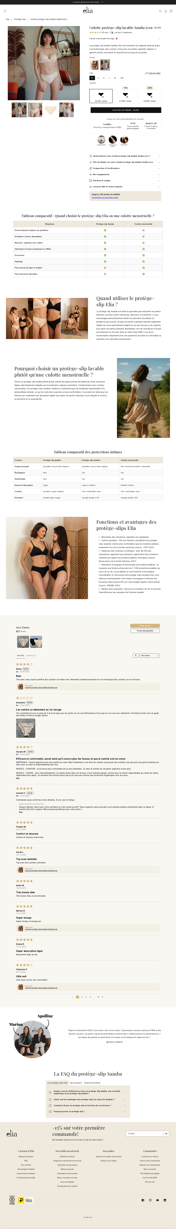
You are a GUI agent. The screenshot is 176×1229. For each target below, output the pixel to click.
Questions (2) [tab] (31, 655)
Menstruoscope (67, 1169)
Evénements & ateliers (26, 1173)
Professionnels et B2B (26, 1178)
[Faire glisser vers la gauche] (8, 110)
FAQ (26, 1161)
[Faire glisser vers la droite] (77, 110)
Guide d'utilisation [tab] (92, 1083)
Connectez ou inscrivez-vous (105, 198)
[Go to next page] (103, 997)
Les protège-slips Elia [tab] (57, 1083)
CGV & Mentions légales (150, 1173)
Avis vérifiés (26, 1165)
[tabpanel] (88, 1101)
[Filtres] (136, 656)
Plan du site (150, 1182)
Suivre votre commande (150, 1161)
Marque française (26, 1157)
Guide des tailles (154, 73)
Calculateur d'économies (67, 1173)
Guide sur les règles (109, 1161)
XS (92, 78)
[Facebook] (143, 1200)
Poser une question (145, 631)
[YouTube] (157, 1200)
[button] (5, 11)
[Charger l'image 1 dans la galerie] (19, 110)
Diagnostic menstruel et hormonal (67, 1161)
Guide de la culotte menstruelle (109, 1157)
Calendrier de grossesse (67, 1165)
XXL (122, 78)
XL (115, 78)
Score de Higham (67, 1182)
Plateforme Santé (67, 1157)
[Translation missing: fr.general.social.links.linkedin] (165, 1200)
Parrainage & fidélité (26, 1169)
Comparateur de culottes (67, 1186)
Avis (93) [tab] (20, 655)
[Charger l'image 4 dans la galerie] (66, 110)
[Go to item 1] (23, 642)
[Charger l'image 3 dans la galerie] (50, 110)
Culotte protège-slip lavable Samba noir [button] (41, 688)
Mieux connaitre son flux (67, 1178)
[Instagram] (150, 1200)
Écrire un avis (145, 626)
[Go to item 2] (36, 642)
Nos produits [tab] (76, 1083)
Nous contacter (150, 1169)
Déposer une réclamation (150, 1165)
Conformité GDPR (150, 1178)
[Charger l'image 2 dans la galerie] (35, 110)
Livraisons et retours (150, 1157)
